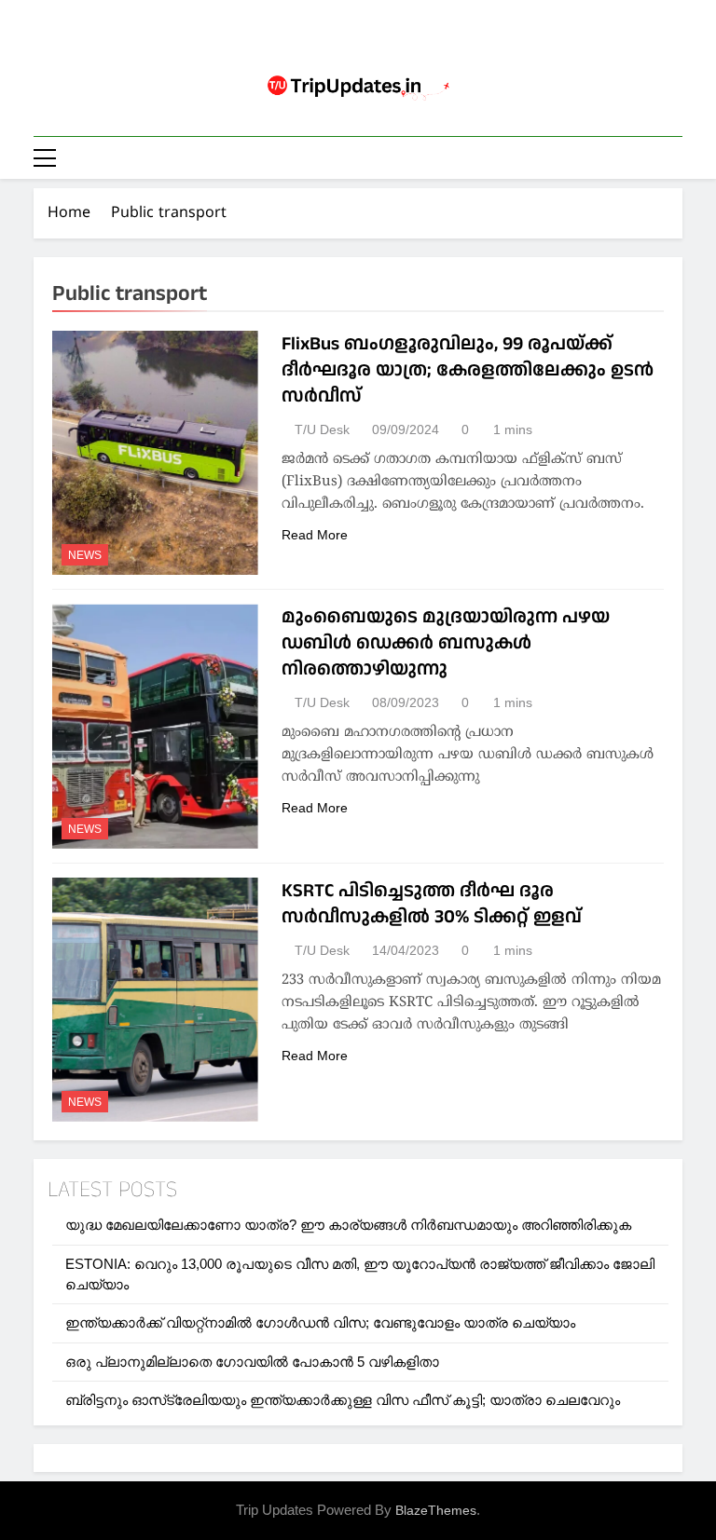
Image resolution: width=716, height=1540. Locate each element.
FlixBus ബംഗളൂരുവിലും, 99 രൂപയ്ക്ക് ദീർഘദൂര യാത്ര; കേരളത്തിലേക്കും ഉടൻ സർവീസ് (468, 370)
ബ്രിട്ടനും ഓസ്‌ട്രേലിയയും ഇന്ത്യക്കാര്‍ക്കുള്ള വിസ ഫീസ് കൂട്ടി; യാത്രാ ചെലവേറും (342, 1400)
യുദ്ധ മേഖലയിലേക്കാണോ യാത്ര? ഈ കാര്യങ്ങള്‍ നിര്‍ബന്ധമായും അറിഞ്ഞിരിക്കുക (348, 1225)
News (85, 555)
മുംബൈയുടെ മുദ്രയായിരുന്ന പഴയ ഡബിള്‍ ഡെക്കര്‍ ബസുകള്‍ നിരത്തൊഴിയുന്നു (446, 643)
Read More (315, 534)
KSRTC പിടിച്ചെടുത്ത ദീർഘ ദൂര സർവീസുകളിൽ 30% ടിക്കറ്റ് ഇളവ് (432, 904)
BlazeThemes (435, 1510)
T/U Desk (322, 429)
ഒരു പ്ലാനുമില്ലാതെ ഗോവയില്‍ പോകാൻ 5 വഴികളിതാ (252, 1362)
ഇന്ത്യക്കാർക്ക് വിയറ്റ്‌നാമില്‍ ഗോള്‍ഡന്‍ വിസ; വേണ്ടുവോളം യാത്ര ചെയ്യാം (320, 1322)
